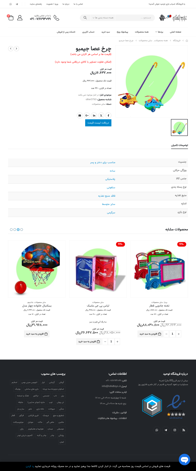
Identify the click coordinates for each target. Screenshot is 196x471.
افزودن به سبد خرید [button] (148, 334)
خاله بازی (40, 409)
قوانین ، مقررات (119, 412)
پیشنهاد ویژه (122, 32)
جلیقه (20, 402)
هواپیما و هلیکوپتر (35, 429)
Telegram (166, 430)
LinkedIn (94, 115)
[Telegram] (16, 4)
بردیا (165, 302)
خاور (30, 409)
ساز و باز (20, 409)
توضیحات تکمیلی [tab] (179, 145)
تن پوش (60, 402)
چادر (52, 435)
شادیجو (30, 302)
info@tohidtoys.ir (111, 386)
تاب (55, 395)
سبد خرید (105, 32)
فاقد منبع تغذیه (106, 196)
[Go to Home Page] (187, 41)
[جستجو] (85, 18)
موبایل (30, 422)
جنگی (61, 409)
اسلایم (14, 382)
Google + (87, 115)
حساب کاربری (88, 32)
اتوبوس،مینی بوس (29, 382)
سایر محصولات (98, 104)
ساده (112, 171)
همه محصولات (142, 32)
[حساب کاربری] (20, 17)
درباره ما (66, 4)
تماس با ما (78, 4)
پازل (22, 429)
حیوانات (51, 409)
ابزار (43, 382)
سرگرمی (111, 212)
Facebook (108, 115)
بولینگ (17, 389)
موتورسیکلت (18, 422)
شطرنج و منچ (58, 415)
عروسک (46, 415)
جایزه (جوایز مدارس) (36, 402)
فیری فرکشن (33, 415)
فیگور (21, 415)
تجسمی (46, 395)
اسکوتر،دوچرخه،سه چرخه (53, 389)
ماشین (61, 422)
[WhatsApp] (10, 4)
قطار (13, 415)
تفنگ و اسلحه (23, 395)
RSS (184, 430)
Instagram (175, 430)
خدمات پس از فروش (66, 32)
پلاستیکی (110, 179)
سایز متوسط (108, 204)
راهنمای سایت (36, 4)
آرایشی (52, 382)
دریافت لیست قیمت (98, 123)
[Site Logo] (173, 17)
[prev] (16, 48)
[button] (21, 229)
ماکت (40, 422)
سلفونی (111, 187)
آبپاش (61, 382)
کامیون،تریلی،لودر (25, 435)
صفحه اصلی (175, 32)
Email (80, 115)
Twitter (101, 115)
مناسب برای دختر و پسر (102, 162)
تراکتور (35, 395)
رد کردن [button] (30, 466)
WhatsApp (157, 430)
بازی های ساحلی (31, 389)
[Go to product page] (36, 269)
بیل (62, 395)
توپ (51, 402)
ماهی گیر (50, 422)
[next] (10, 48)
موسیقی (60, 429)
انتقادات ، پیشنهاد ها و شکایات (112, 418)
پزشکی (61, 435)
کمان (62, 442)
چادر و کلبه (41, 435)
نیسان (50, 429)
